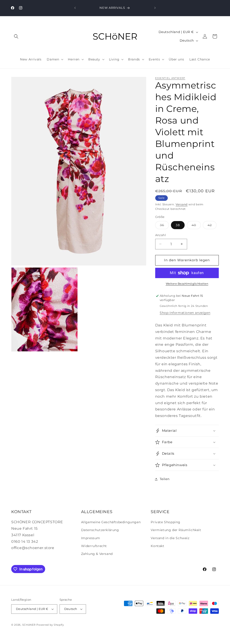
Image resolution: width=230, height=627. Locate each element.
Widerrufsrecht (94, 546)
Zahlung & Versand (97, 554)
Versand (182, 204)
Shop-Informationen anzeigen (185, 313)
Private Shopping (165, 522)
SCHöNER (29, 624)
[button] (16, 36)
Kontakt (157, 546)
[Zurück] (75, 8)
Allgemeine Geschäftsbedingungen (111, 522)
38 (178, 225)
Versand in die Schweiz (170, 538)
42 (212, 226)
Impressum (90, 538)
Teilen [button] (165, 479)
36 (164, 226)
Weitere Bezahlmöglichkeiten (187, 283)
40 (196, 226)
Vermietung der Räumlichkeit (176, 530)
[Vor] (155, 8)
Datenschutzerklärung (100, 530)
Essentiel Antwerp (170, 78)
